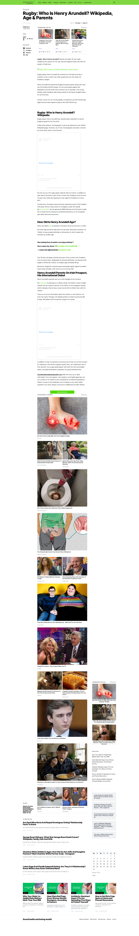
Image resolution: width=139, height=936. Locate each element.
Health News (63, 2)
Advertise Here (87, 2)
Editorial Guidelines (84, 919)
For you (79, 2)
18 (97, 864)
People (26, 9)
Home (39, 2)
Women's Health (51, 893)
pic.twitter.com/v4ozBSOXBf (67, 246)
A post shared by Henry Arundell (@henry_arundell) (59, 187)
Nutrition (70, 2)
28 (107, 866)
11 (97, 861)
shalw (24, 37)
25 (97, 866)
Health (49, 2)
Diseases (56, 2)
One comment (27, 23)
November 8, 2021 (64, 250)
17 (93, 864)
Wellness (45, 2)
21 (107, 864)
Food (75, 2)
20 (104, 864)
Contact (114, 919)
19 (100, 864)
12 (100, 861)
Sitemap (109, 919)
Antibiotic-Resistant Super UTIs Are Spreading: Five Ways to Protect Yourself (102, 769)
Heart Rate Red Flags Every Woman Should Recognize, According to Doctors (103, 762)
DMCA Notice (93, 919)
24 (94, 866)
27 (104, 866)
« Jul (93, 875)
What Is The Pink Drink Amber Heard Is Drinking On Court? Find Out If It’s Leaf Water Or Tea (28, 809)
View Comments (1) (62, 392)
